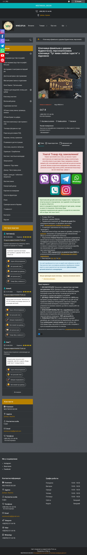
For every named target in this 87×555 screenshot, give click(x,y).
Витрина (31, 26)
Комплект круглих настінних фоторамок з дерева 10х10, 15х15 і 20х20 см (18, 252)
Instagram (7, 463)
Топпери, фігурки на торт (12, 128)
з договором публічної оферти (73, 329)
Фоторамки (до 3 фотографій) (14, 58)
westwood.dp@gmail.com (12, 431)
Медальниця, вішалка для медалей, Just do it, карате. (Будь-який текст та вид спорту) (18, 361)
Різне (5, 200)
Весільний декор (9, 101)
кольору (43, 233)
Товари (41, 26)
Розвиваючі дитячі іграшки (13, 142)
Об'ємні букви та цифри (12, 117)
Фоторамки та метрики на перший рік (16, 70)
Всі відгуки (17, 392)
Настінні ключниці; (49, 279)
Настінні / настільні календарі (14, 156)
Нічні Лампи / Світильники (13, 85)
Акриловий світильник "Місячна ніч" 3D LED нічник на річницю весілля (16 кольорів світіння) (18, 301)
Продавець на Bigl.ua (43, 551)
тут (52, 258)
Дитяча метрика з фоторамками (15, 76)
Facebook (7, 469)
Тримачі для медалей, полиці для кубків (15, 91)
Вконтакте (7, 466)
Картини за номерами (11, 191)
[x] (41, 334)
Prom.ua (53, 549)
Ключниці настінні (10, 96)
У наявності (8, 209)
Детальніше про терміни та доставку (57, 225)
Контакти (7, 215)
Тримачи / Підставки (11, 165)
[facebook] (39, 334)
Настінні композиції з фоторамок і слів (15, 123)
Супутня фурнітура (10, 195)
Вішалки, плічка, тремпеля (13, 138)
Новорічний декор (10, 186)
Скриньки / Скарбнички (12, 151)
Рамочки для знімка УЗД (12, 133)
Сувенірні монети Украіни (12, 204)
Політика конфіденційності (58, 553)
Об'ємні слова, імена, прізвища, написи (14, 111)
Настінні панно (9, 181)
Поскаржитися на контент (41, 553)
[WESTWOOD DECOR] (8, 26)
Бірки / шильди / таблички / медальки (13, 176)
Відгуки (6, 219)
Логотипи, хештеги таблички (14, 147)
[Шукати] (30, 40)
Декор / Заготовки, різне (12, 170)
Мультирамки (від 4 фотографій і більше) (15, 64)
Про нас (53, 26)
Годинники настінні (10, 106)
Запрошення (8, 161)
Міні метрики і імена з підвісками (15, 80)
